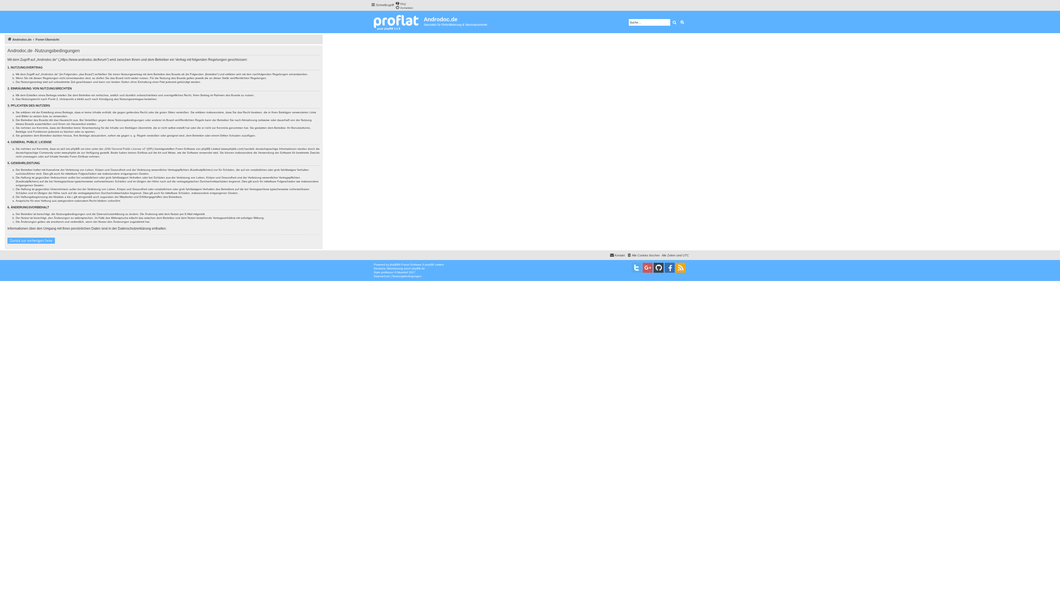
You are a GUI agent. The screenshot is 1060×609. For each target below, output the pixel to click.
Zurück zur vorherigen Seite (31, 240)
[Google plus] (648, 268)
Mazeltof (402, 272)
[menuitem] (400, 3)
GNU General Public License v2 (125, 148)
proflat (385, 272)
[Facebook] (670, 268)
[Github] (659, 268)
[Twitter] (637, 268)
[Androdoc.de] (397, 22)
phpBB (394, 264)
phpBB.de (418, 268)
